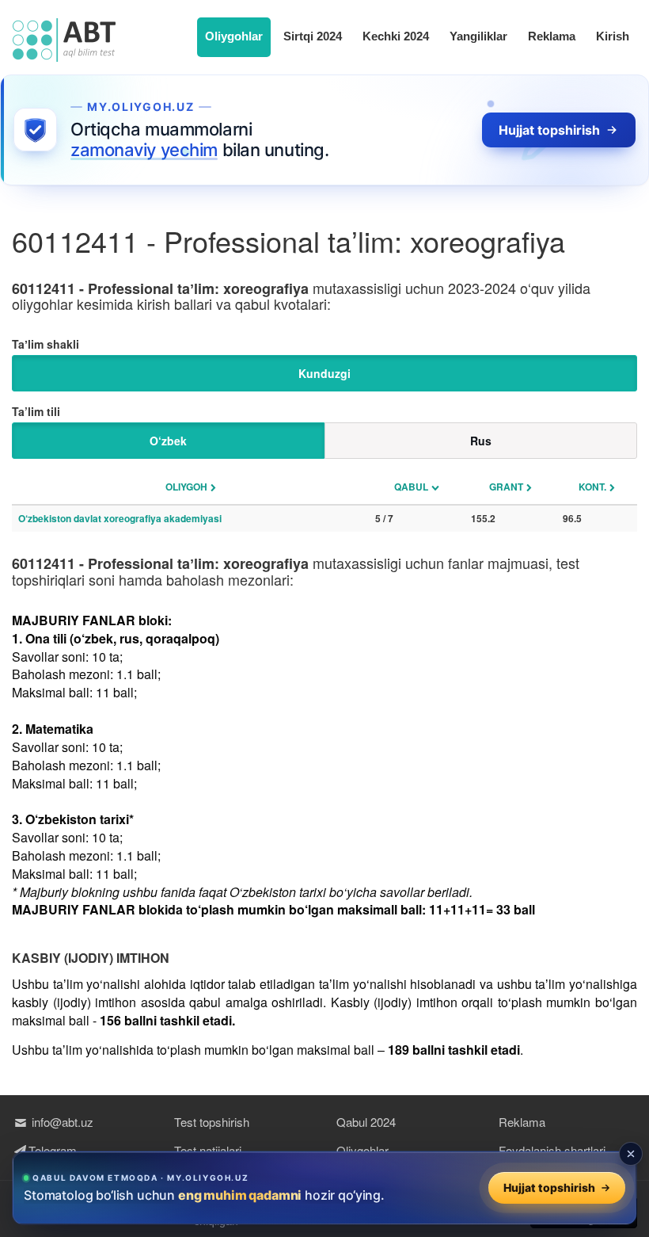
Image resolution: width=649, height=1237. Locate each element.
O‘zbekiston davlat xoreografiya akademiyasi (120, 518)
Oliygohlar (234, 36)
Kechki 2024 (395, 36)
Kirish (612, 36)
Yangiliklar (478, 36)
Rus (480, 441)
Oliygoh (186, 486)
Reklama (551, 36)
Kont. (592, 486)
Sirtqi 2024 (312, 36)
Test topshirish (211, 1121)
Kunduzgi (324, 373)
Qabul (411, 486)
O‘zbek (168, 441)
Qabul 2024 (366, 1121)
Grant (506, 486)
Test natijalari (207, 1150)
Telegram (52, 1150)
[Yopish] (631, 1154)
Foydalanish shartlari (552, 1150)
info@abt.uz (60, 1121)
